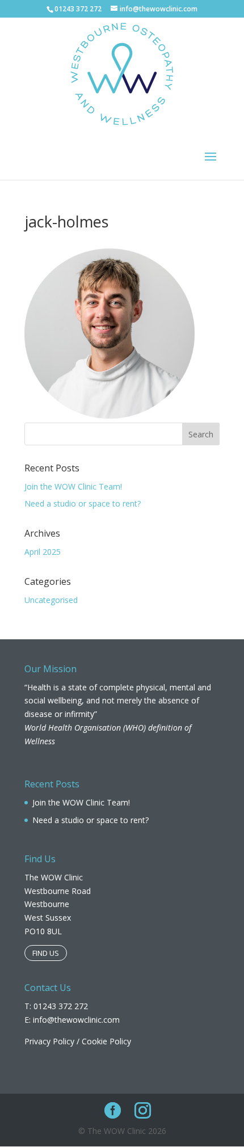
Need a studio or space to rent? (82, 503)
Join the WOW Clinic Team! (73, 486)
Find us (45, 953)
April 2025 (42, 551)
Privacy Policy (49, 1041)
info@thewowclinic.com (76, 1019)
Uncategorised (51, 599)
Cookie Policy (106, 1041)
